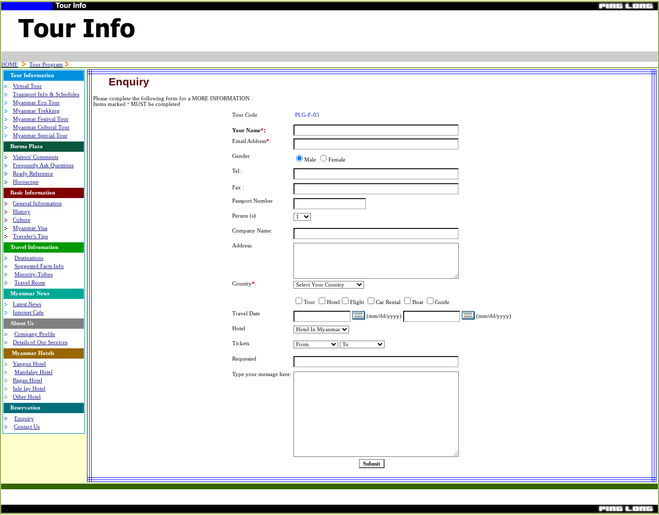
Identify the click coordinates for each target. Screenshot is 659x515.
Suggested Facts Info (39, 266)
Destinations (28, 258)
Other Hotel (27, 397)
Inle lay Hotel (29, 389)
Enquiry (24, 418)
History (21, 212)
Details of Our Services (40, 342)
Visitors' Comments (35, 157)
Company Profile (34, 334)
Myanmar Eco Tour (36, 102)
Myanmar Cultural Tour (41, 127)
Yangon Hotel (29, 364)
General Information (37, 203)
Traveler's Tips (30, 236)
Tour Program (46, 64)
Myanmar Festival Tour (40, 119)
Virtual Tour (27, 86)
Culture (21, 220)
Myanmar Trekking (36, 111)
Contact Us (27, 427)
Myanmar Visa (30, 228)
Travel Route (29, 283)
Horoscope (26, 182)
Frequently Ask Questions (43, 165)
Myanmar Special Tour (40, 135)
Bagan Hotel (27, 380)
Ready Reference (33, 173)
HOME (9, 64)
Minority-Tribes (33, 274)
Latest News (27, 304)
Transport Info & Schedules (46, 94)
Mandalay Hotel (33, 372)
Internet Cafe (28, 312)
